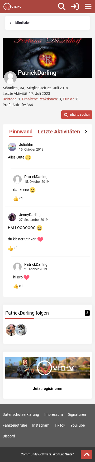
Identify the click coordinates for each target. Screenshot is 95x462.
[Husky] (21, 330)
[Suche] (61, 6)
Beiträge (9, 99)
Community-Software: (47, 454)
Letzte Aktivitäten (59, 131)
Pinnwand (20, 131)
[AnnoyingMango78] (11, 330)
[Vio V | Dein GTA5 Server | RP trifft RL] (12, 6)
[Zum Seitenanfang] (86, 454)
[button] (76, 114)
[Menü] (88, 6)
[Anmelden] (75, 6)
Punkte (68, 99)
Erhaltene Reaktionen (39, 99)
